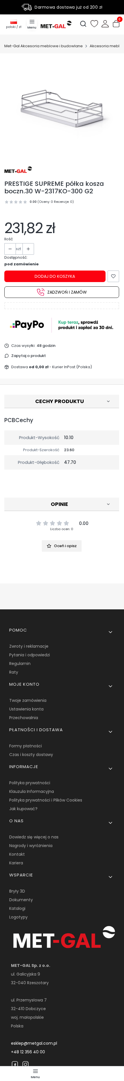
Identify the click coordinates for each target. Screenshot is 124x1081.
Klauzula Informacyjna (31, 791)
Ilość (8, 239)
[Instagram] (25, 1064)
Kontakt (17, 854)
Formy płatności (25, 746)
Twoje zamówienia (27, 700)
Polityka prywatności (29, 783)
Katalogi (17, 908)
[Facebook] (15, 1064)
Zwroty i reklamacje (28, 646)
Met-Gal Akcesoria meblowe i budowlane (43, 46)
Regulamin (20, 663)
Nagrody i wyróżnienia (30, 845)
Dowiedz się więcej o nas (34, 837)
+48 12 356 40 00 (28, 1052)
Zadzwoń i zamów (67, 292)
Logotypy (18, 917)
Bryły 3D (17, 891)
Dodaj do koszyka (55, 276)
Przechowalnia (23, 718)
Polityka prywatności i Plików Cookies (45, 800)
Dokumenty (21, 900)
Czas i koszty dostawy (31, 754)
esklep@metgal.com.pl (34, 1043)
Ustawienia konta (26, 709)
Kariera (16, 863)
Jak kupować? (23, 809)
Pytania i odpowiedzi (29, 655)
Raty (13, 672)
